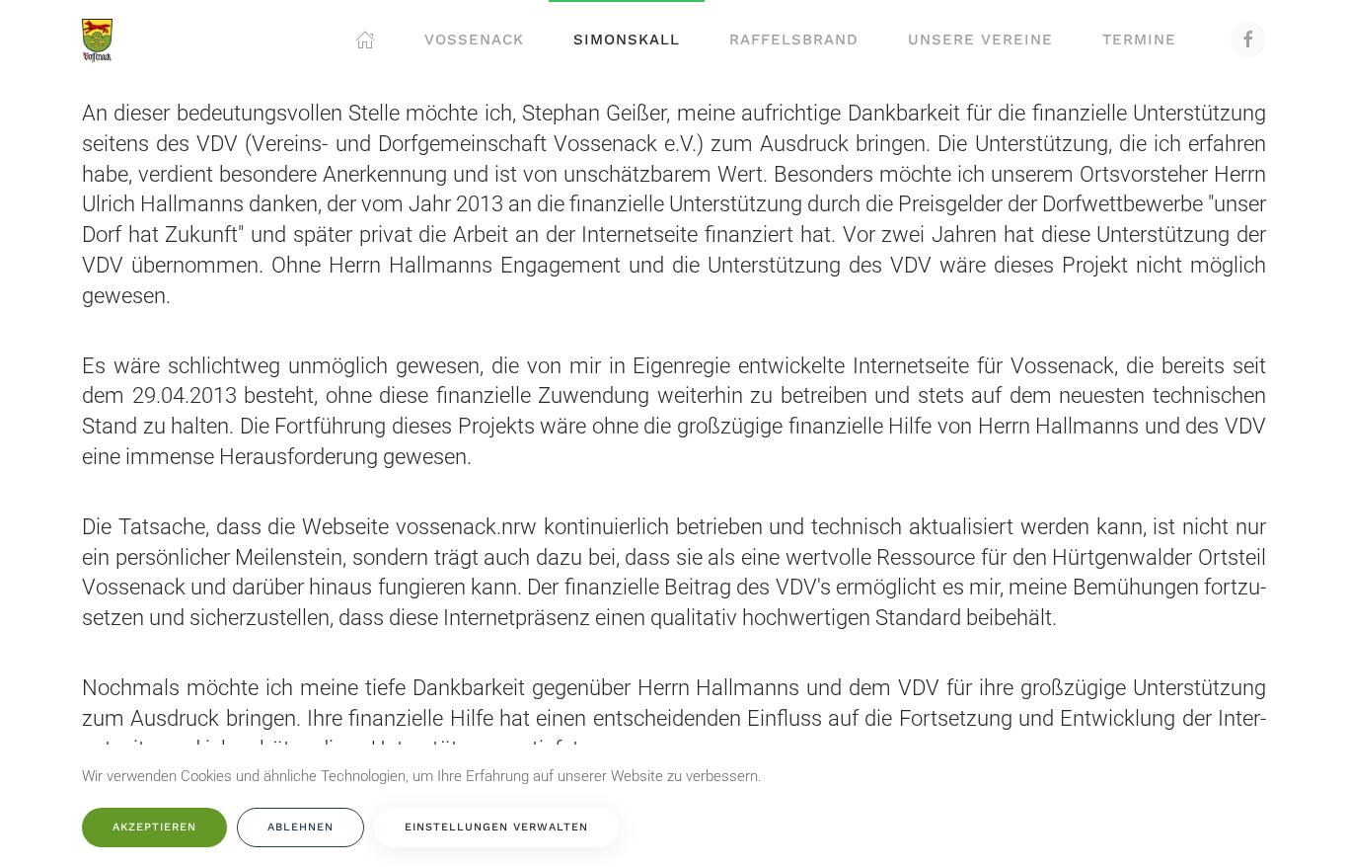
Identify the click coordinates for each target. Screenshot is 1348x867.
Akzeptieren (154, 827)
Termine (1139, 39)
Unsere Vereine (980, 39)
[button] (365, 39)
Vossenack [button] (474, 39)
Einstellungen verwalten (496, 827)
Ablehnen (300, 827)
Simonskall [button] (626, 39)
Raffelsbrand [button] (794, 39)
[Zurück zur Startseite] (97, 39)
